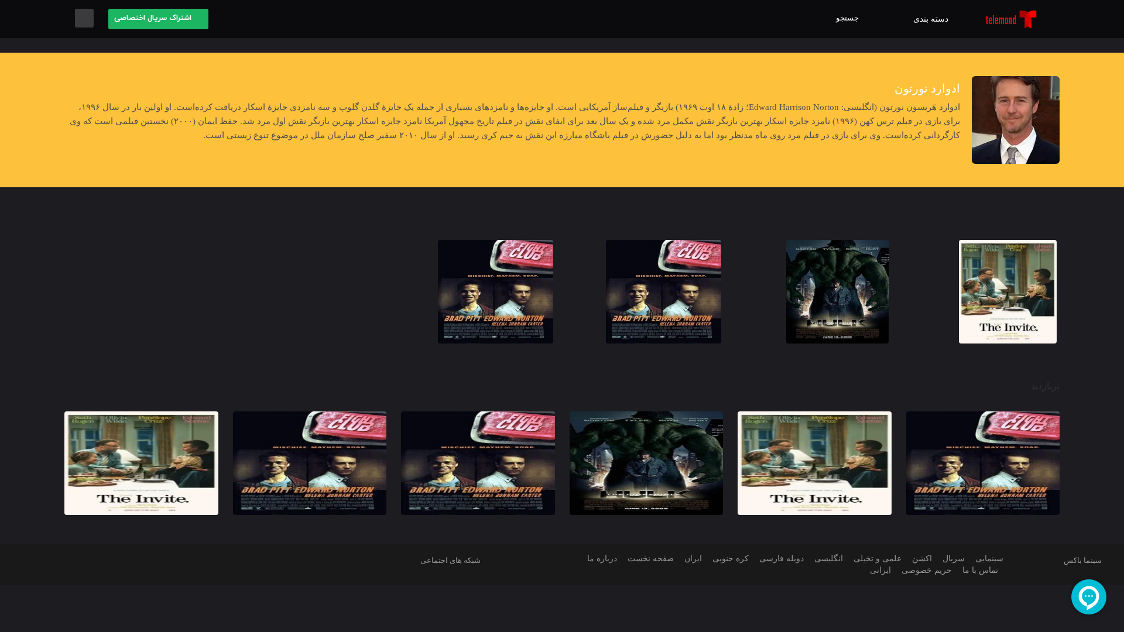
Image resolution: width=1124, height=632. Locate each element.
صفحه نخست (647, 558)
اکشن (920, 558)
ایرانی (880, 570)
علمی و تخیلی (875, 558)
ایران (690, 558)
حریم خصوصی (925, 570)
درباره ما (598, 558)
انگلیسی (824, 558)
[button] (850, 19)
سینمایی (987, 558)
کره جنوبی (726, 558)
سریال (951, 558)
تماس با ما (979, 570)
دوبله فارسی (777, 558)
